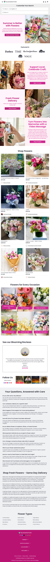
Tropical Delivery (36, 524)
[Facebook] (4, 382)
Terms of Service (17, 556)
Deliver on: (6, 12)
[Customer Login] (45, 1)
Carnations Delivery (7, 520)
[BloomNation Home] (10, 2)
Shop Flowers (14, 109)
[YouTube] (11, 382)
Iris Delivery (5, 524)
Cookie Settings (32, 556)
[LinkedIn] (28, 535)
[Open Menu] (2, 1)
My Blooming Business (32, 182)
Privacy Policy (25, 556)
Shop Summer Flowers (13, 35)
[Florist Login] (43, 1)
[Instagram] (6, 382)
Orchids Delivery (6, 517)
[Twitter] (9, 382)
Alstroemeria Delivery (37, 522)
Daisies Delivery (21, 517)
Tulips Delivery (36, 517)
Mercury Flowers (6, 182)
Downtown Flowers (7, 214)
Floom (37, 560)
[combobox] (26, 12)
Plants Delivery (36, 520)
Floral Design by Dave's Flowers (34, 245)
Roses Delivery (21, 520)
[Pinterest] (7, 382)
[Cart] (47, 1)
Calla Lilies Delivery (22, 522)
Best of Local (39, 83)
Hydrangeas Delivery (22, 524)
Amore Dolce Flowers (7, 277)
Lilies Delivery (5, 522)
